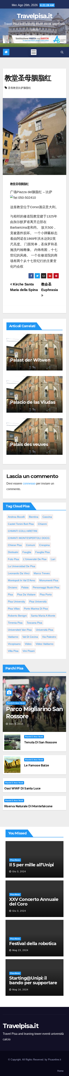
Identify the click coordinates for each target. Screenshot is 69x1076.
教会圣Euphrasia (49, 287)
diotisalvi (13, 552)
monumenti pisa (48, 580)
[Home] (6, 52)
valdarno (13, 636)
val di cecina (30, 636)
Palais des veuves (29, 444)
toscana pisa (34, 622)
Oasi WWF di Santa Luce (22, 788)
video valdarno (44, 643)
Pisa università (38, 601)
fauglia (26, 552)
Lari (53, 559)
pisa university (16, 601)
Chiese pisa (15, 545)
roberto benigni (17, 615)
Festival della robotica (32, 943)
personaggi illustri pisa (46, 587)
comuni (30, 545)
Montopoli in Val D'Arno (21, 580)
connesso (29, 483)
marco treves (42, 573)
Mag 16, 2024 (20, 989)
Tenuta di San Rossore (40, 742)
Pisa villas (14, 608)
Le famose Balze (36, 765)
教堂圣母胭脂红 (28, 78)
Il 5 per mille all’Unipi (31, 864)
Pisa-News (15, 860)
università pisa (44, 629)
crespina (44, 545)
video (28, 643)
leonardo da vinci (18, 573)
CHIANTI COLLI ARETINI (22, 530)
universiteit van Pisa (20, 629)
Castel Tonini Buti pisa (21, 523)
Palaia (25, 587)
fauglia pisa (42, 552)
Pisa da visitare (26, 594)
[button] (62, 52)
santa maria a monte (43, 615)
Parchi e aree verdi (16, 703)
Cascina (47, 516)
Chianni (42, 523)
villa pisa (13, 650)
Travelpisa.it (34, 16)
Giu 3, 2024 (19, 871)
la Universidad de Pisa (21, 566)
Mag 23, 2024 (20, 950)
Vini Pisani (29, 650)
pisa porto (46, 594)
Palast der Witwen (30, 360)
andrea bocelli (16, 516)
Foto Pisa (13, 559)
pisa (10, 594)
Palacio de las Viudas (32, 402)
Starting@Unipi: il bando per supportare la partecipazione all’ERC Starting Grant (33, 985)
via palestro (49, 636)
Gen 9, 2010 (16, 724)
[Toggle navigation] (34, 52)
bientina (33, 516)
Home (60, 1071)
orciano (12, 587)
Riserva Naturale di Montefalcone (28, 806)
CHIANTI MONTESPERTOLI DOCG (28, 538)
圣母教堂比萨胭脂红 (19, 87)
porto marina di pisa (36, 608)
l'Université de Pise (35, 559)
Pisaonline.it (54, 1059)
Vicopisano (14, 643)
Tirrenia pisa (15, 622)
